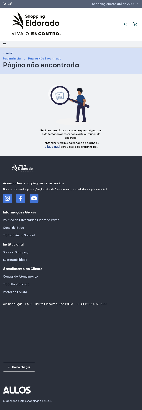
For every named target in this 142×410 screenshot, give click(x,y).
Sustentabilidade (15, 260)
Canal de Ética (13, 227)
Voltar (8, 53)
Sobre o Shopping (15, 252)
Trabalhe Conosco (16, 284)
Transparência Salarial (19, 235)
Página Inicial (12, 58)
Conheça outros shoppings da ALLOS (27, 401)
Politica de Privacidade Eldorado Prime (31, 220)
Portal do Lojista (15, 292)
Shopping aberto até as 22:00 (115, 4)
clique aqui (52, 146)
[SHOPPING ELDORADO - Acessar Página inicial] (36, 24)
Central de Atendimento (20, 276)
